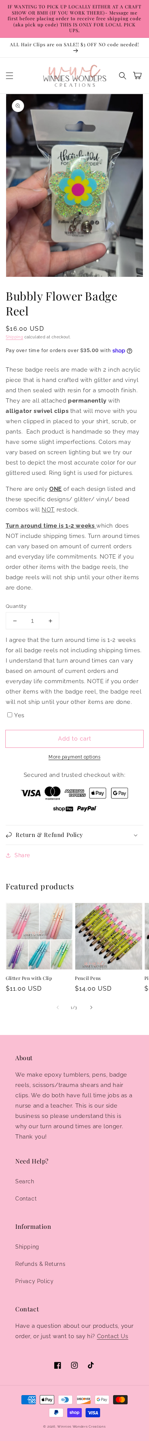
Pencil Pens (88, 978)
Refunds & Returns (40, 1264)
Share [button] (22, 855)
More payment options (74, 757)
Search (24, 1181)
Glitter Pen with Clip (29, 978)
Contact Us (112, 1336)
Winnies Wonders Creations (81, 1426)
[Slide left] (57, 1007)
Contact (26, 1199)
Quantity (16, 606)
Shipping (14, 337)
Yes (19, 715)
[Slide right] (91, 1007)
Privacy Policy (34, 1281)
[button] (9, 75)
